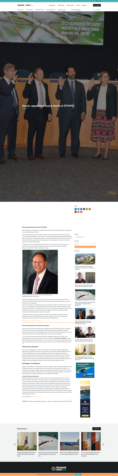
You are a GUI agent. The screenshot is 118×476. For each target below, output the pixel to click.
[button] (94, 10)
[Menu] (88, 5)
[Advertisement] (47, 215)
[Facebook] (96, 1)
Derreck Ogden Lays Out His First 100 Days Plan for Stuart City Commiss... (48, 454)
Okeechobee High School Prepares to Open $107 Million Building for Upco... (69, 454)
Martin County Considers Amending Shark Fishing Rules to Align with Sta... (91, 454)
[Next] (103, 444)
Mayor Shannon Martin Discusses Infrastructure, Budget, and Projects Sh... (27, 454)
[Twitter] (100, 1)
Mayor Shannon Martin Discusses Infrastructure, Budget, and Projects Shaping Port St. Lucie (83, 322)
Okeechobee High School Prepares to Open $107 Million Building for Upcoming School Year (84, 358)
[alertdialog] (59, 474)
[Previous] (15, 444)
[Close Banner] (116, 474)
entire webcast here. (36, 396)
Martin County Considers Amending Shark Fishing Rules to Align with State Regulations (85, 304)
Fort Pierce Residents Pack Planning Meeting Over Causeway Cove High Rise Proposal (84, 268)
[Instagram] (98, 1)
